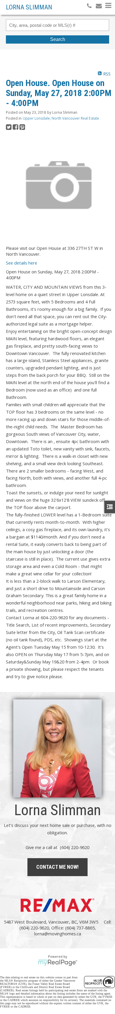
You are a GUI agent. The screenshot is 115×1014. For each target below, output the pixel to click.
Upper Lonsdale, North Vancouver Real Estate (61, 118)
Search (57, 39)
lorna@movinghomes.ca (57, 934)
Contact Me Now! (57, 867)
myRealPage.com (58, 963)
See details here (21, 263)
